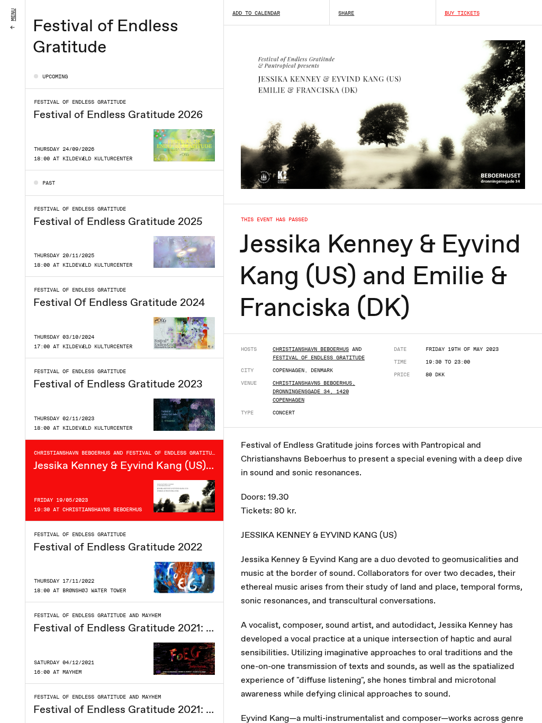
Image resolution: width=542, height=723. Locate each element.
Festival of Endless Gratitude (319, 357)
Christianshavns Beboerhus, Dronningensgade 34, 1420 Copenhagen (314, 391)
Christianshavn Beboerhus (311, 349)
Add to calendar (256, 13)
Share (346, 13)
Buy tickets (462, 13)
